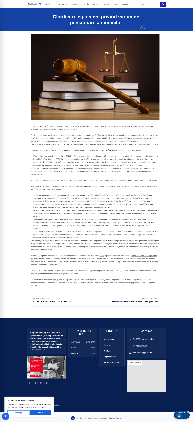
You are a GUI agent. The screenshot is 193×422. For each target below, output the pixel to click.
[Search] (163, 4)
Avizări (86, 4)
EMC (116, 4)
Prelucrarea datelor (111, 362)
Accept (40, 413)
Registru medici (110, 357)
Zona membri (109, 339)
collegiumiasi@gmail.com (142, 353)
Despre (62, 4)
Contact (125, 4)
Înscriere (107, 345)
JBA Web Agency (115, 418)
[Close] (51, 398)
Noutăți (106, 4)
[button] (63, 4)
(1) (61, 210)
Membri (96, 4)
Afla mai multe (38, 407)
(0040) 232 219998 (140, 346)
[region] (29, 407)
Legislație (75, 4)
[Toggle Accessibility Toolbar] (5, 416)
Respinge (18, 413)
